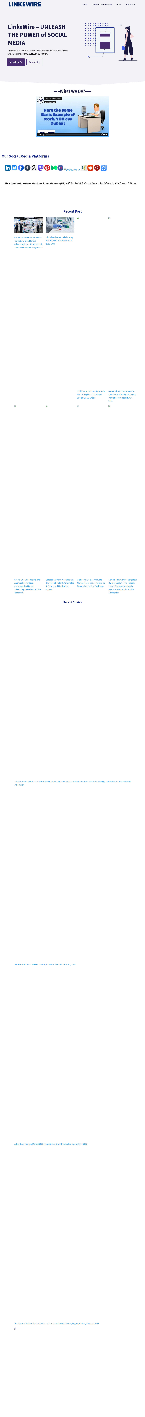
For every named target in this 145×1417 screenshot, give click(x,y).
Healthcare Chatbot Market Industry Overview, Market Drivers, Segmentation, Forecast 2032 (56, 1323)
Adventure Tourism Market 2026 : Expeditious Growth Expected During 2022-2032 (50, 1144)
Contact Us (34, 62)
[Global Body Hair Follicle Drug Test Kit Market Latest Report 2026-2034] (60, 225)
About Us (130, 4)
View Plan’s (15, 62)
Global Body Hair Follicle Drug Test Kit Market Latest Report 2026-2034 (59, 240)
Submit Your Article (102, 4)
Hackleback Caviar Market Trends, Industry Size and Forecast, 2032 (45, 964)
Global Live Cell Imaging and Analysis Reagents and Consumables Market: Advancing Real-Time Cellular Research (27, 586)
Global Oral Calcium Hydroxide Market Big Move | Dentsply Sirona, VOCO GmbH (91, 394)
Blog (119, 4)
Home (85, 4)
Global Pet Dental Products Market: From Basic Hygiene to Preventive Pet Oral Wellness (91, 583)
